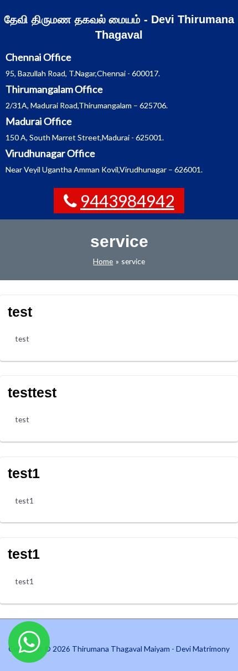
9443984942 (127, 201)
